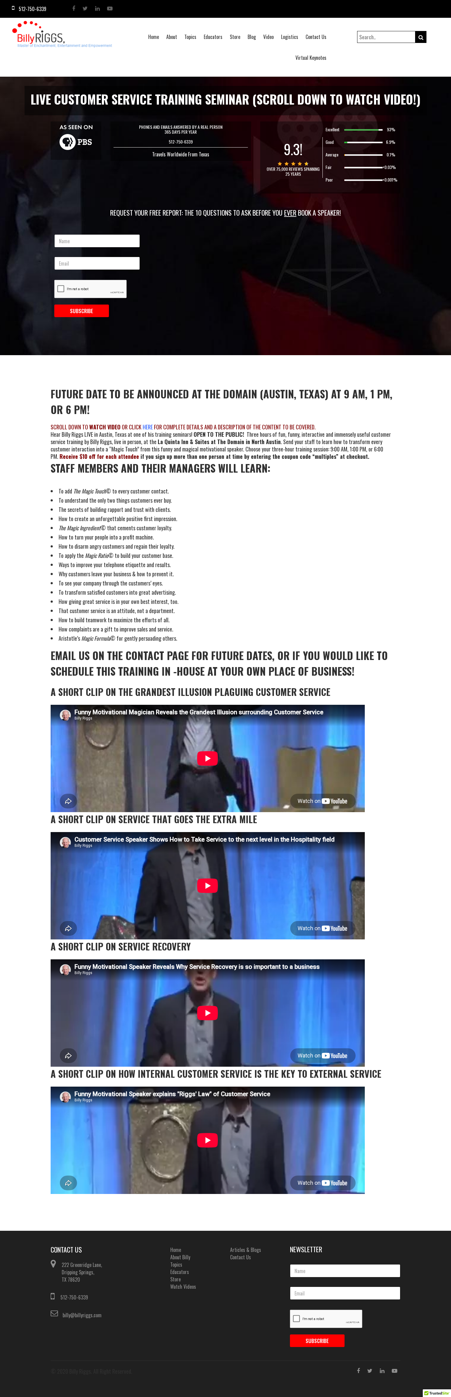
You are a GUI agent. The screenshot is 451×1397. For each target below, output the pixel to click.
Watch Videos (183, 1286)
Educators (213, 36)
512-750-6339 (74, 1297)
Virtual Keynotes (310, 57)
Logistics (289, 36)
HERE (148, 427)
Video (268, 36)
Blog (252, 36)
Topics (190, 36)
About (171, 36)
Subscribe (81, 311)
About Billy (180, 1257)
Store (235, 36)
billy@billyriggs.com (82, 1315)
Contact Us (316, 36)
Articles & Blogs (245, 1249)
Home (153, 36)
